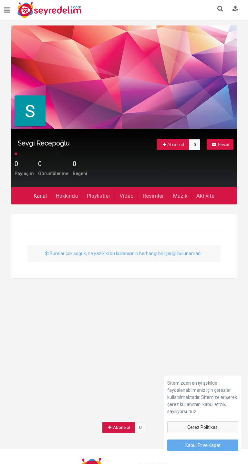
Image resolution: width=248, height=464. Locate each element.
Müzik (180, 196)
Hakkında (67, 196)
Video (126, 196)
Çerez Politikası (203, 427)
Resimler (153, 196)
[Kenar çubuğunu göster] (8, 8)
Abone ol (175, 144)
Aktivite (205, 196)
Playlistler (98, 196)
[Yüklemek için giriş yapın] (235, 9)
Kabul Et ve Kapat (203, 445)
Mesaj (223, 144)
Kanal (40, 196)
